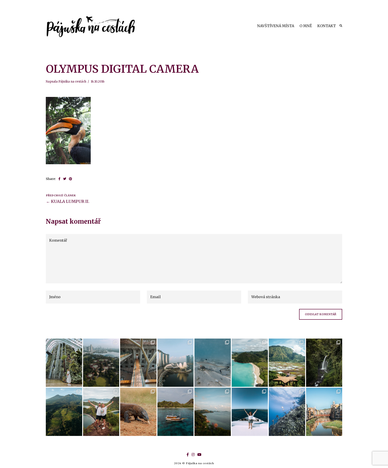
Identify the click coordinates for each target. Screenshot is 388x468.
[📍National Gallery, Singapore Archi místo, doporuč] (138, 363)
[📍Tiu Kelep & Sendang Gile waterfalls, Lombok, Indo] (324, 363)
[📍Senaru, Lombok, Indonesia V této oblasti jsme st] (64, 412)
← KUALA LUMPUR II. (67, 201)
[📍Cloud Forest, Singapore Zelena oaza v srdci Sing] (64, 363)
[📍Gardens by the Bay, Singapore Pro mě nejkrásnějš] (101, 363)
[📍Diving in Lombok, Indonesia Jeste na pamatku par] (212, 363)
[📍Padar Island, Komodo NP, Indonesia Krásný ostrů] (101, 412)
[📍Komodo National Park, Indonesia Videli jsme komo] (138, 412)
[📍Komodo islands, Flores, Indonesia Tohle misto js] (175, 412)
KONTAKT (326, 26)
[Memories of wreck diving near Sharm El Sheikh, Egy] (287, 412)
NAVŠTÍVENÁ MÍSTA (275, 26)
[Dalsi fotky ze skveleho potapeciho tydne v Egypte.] (250, 412)
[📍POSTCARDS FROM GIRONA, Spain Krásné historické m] (324, 412)
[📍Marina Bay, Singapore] (175, 363)
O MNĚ (306, 26)
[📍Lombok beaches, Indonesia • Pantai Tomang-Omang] (250, 363)
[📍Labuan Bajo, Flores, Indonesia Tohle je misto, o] (212, 412)
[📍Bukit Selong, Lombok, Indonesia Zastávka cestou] (287, 363)
